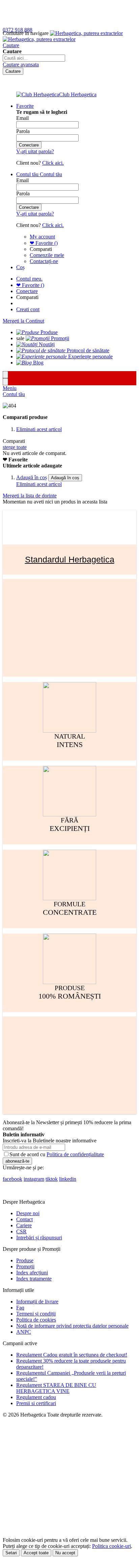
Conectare (27, 291)
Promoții (25, 1266)
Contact (24, 1219)
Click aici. (53, 163)
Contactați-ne (44, 261)
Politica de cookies (36, 1320)
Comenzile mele (47, 255)
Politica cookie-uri (111, 1546)
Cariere (24, 1225)
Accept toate (36, 1552)
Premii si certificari (36, 1403)
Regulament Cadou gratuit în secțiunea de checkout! (71, 1355)
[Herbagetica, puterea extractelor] (63, 36)
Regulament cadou (36, 1397)
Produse (24, 1260)
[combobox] (34, 58)
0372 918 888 (17, 30)
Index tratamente (34, 1278)
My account (42, 236)
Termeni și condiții (36, 1314)
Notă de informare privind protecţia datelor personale (72, 1326)
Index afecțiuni (32, 1272)
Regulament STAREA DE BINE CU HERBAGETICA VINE (56, 1388)
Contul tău (14, 394)
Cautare (11, 45)
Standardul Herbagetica (69, 559)
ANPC (23, 1332)
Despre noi (27, 1213)
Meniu (10, 388)
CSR (21, 1231)
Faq (20, 1307)
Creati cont (27, 309)
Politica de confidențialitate (75, 1154)
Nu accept (65, 1552)
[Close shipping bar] (5, 381)
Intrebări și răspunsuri (39, 1237)
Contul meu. (29, 279)
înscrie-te (78, 6)
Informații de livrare (37, 1301)
